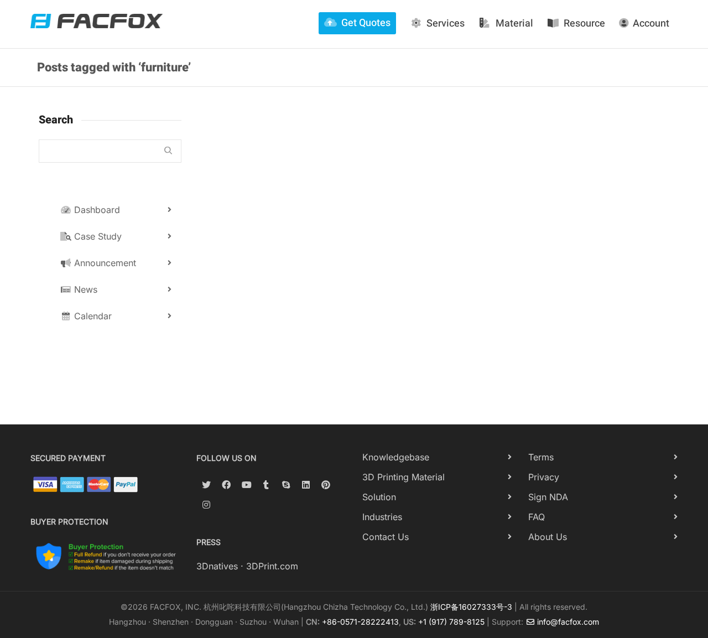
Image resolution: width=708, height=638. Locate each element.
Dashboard (95, 209)
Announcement (103, 262)
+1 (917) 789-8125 (451, 621)
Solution (379, 496)
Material (514, 23)
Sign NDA (548, 496)
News (84, 289)
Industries (382, 516)
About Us (547, 536)
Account (651, 23)
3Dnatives (217, 566)
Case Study (96, 236)
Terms (541, 457)
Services (445, 23)
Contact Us (385, 536)
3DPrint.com (272, 566)
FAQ (536, 516)
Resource (584, 23)
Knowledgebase (395, 457)
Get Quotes (366, 22)
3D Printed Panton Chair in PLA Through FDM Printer (270, 251)
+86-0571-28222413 (360, 621)
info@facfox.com (567, 621)
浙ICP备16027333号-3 (471, 606)
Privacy (543, 477)
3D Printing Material (403, 477)
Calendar (91, 315)
